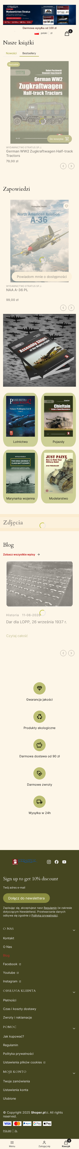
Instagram (10, 981)
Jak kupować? (13, 1036)
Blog (6, 955)
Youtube (9, 973)
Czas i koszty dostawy (19, 1009)
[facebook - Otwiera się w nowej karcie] (56, 862)
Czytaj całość (17, 636)
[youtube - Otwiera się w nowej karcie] (64, 862)
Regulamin (50, 907)
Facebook (10, 964)
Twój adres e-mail (14, 887)
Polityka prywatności (18, 1054)
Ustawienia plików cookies (23, 1062)
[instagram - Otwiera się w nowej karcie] (49, 862)
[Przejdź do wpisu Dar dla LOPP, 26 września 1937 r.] (39, 584)
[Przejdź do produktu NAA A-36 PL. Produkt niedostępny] (39, 241)
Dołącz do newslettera (26, 898)
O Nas (7, 947)
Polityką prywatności (44, 915)
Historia (12, 615)
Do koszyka (56, 138)
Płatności (9, 1000)
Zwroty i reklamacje (17, 1017)
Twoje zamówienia (16, 1081)
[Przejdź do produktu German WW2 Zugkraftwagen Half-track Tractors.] (39, 102)
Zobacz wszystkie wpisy (19, 554)
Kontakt (8, 938)
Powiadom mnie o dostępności (42, 277)
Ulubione (9, 1098)
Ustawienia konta (15, 1090)
